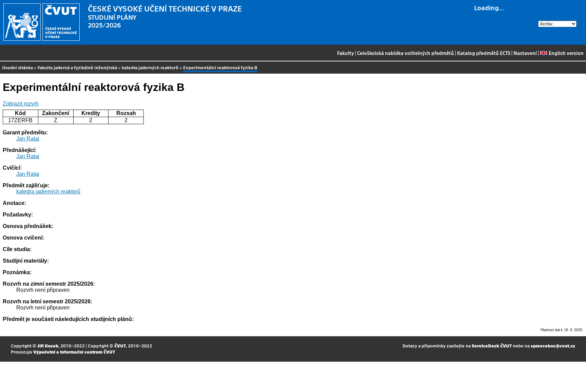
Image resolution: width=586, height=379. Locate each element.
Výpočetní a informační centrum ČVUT (74, 351)
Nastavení (525, 53)
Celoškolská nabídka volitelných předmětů (405, 53)
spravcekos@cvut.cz (553, 345)
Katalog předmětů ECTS (483, 53)
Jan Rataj (27, 138)
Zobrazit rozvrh (21, 104)
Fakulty (345, 53)
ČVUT (120, 345)
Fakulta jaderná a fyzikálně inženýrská (77, 67)
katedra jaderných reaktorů (150, 67)
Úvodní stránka (17, 67)
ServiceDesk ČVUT (492, 345)
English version (566, 53)
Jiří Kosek (47, 345)
